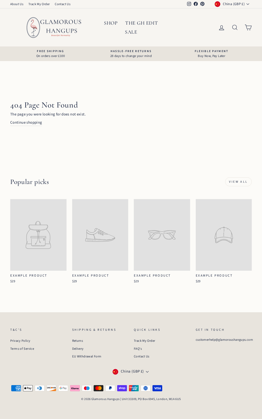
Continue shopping (26, 122)
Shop (110, 23)
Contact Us (62, 4)
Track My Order (39, 4)
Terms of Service (22, 348)
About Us (16, 4)
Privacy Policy (20, 340)
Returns (77, 340)
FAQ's (138, 348)
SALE (131, 32)
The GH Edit (141, 23)
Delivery (78, 348)
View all (238, 182)
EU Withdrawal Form (87, 356)
